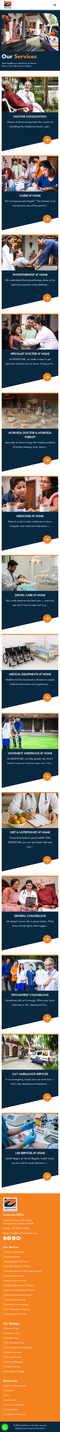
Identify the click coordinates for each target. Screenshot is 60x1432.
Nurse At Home (30, 195)
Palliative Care (12, 1328)
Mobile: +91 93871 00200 (16, 1228)
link (30, 94)
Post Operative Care (14, 1342)
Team (7, 1395)
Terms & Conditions (14, 1404)
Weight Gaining (12, 1366)
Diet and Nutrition (13, 1357)
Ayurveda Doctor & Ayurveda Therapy (23, 1271)
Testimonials (10, 1400)
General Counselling (30, 916)
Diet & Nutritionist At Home (30, 832)
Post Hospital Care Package (18, 1347)
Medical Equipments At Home (30, 674)
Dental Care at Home (30, 595)
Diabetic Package (13, 1352)
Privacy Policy (11, 1409)
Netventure (40, 1428)
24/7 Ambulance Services (30, 1074)
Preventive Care (12, 1333)
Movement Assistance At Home (30, 753)
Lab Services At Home (30, 1153)
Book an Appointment (15, 1385)
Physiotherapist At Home (30, 274)
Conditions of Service (15, 1414)
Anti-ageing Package (15, 1371)
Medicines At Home (30, 516)
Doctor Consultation (30, 116)
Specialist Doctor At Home (30, 353)
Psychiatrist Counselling (30, 995)
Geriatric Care (12, 1338)
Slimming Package (14, 1361)
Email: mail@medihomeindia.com (20, 1233)
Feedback (9, 1390)
